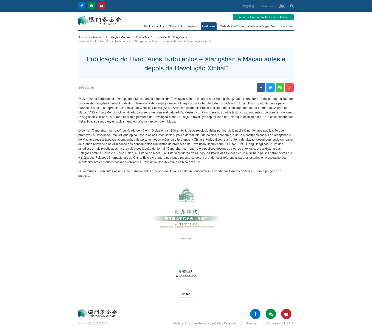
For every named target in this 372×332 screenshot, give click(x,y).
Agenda (193, 26)
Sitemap (251, 323)
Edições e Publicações (169, 37)
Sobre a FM (176, 26)
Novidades (208, 26)
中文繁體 (248, 6)
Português (267, 6)
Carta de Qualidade (232, 26)
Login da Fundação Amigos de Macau (263, 17)
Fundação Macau (118, 37)
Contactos (286, 26)
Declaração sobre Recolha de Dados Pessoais (204, 323)
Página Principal (154, 26)
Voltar (186, 294)
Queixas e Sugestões (261, 26)
